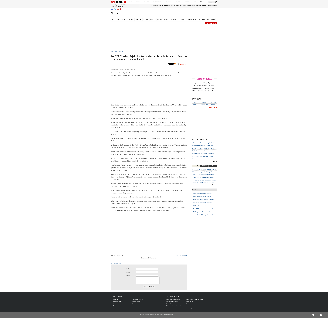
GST (197, 83)
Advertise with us (117, 7)
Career (146, 2)
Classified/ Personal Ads (192, 304)
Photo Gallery (189, 301)
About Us (115, 299)
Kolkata (213, 102)
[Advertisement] (172, 12)
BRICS (207, 85)
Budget (210, 91)
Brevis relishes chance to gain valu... (203, 202)
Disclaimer (135, 304)
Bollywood (175, 19)
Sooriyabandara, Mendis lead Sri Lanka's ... (204, 145)
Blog (194, 2)
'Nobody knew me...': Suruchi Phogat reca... (204, 148)
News (138, 2)
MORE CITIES (213, 107)
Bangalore (204, 105)
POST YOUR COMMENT (181, 255)
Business (138, 19)
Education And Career (172, 301)
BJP (204, 88)
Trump (198, 85)
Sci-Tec (146, 19)
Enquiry (115, 304)
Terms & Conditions (137, 299)
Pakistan (199, 91)
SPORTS (121, 51)
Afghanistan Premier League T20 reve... (204, 199)
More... (215, 161)
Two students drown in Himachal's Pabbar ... (204, 180)
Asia (118, 19)
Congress (199, 88)
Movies (168, 2)
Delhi (195, 102)
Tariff (193, 83)
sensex (212, 85)
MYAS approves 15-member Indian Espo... (204, 212)
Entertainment (163, 19)
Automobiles (189, 306)
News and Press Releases (173, 299)
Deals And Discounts (172, 308)
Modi (211, 88)
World (124, 19)
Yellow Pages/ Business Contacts (194, 299)
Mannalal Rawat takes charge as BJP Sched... (204, 169)
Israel (194, 88)
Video (183, 19)
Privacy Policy (136, 301)
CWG (207, 88)
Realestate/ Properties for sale (194, 308)
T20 (193, 85)
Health (177, 2)
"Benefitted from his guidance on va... (203, 193)
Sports (131, 19)
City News (211, 19)
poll (207, 83)
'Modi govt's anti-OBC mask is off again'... (203, 182)
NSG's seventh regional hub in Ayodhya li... (203, 172)
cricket (205, 91)
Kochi (213, 105)
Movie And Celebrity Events (173, 306)
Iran (203, 85)
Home (130, 2)
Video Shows (169, 304)
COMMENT (183, 64)
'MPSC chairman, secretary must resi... (203, 206)
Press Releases (192, 19)
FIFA (194, 91)
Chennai (195, 105)
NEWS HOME (114, 51)
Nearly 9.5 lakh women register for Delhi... (203, 174)
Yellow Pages (157, 2)
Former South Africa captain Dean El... (203, 215)
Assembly (202, 83)
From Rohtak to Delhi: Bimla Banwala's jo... (204, 153)
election (212, 83)
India (113, 19)
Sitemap (115, 306)
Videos (186, 2)
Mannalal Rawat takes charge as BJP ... (203, 209)
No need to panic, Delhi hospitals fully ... (203, 177)
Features (202, 19)
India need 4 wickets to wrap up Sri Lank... (203, 143)
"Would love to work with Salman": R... (203, 196)
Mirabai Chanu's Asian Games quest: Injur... (204, 151)
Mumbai (204, 102)
